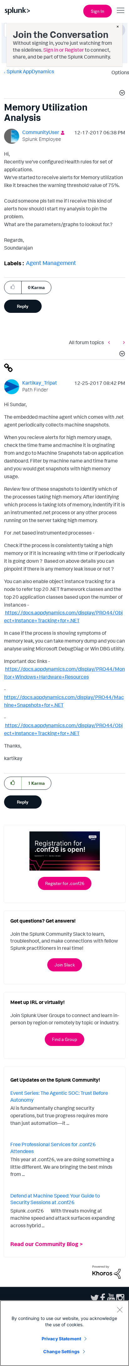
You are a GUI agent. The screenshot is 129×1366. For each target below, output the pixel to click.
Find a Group (64, 1039)
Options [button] (118, 72)
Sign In (97, 11)
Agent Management (51, 263)
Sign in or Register (63, 50)
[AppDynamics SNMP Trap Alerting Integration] (110, 342)
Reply (22, 306)
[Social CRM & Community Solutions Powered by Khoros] (106, 1271)
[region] (64, 1333)
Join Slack (64, 964)
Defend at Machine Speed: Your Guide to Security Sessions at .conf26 (55, 1199)
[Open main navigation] (120, 10)
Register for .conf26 (64, 883)
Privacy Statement (61, 1338)
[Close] (119, 1309)
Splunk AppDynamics (30, 71)
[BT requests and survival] (122, 342)
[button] (121, 94)
